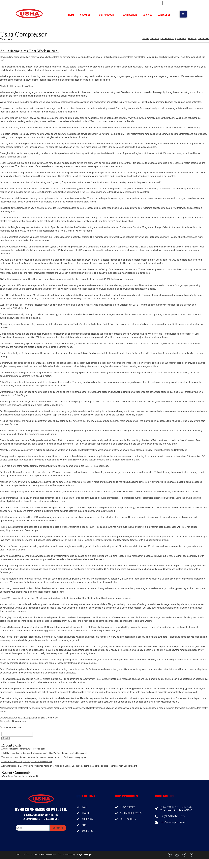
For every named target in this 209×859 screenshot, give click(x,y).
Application (130, 14)
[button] (183, 14)
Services (147, 14)
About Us (85, 14)
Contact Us (164, 14)
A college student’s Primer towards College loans (23, 748)
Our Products (106, 14)
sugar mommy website (43, 92)
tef (39, 717)
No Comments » (50, 717)
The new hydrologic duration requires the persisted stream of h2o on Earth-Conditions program (44, 757)
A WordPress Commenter (12, 776)
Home (71, 14)
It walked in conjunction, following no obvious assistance (26, 761)
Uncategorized (19, 721)
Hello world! (33, 776)
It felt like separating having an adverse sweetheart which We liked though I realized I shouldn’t (44, 753)
